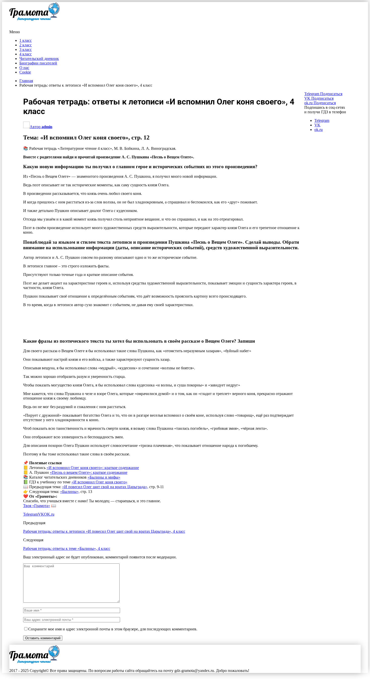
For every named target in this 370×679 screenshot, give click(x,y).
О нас (24, 67)
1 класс (25, 40)
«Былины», (70, 465)
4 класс (25, 54)
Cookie (25, 72)
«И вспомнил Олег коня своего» (99, 455)
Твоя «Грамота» (36, 479)
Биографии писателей (38, 63)
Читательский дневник (39, 58)
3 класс (25, 49)
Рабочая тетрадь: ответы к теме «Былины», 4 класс (66, 522)
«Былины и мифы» (104, 450)
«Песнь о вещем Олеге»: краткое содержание (88, 446)
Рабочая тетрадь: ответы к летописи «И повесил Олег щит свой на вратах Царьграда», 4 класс (104, 505)
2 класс (25, 45)
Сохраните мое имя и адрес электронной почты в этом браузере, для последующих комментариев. (112, 602)
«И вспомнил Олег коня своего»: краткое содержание (93, 441)
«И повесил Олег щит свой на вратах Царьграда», (105, 460)
